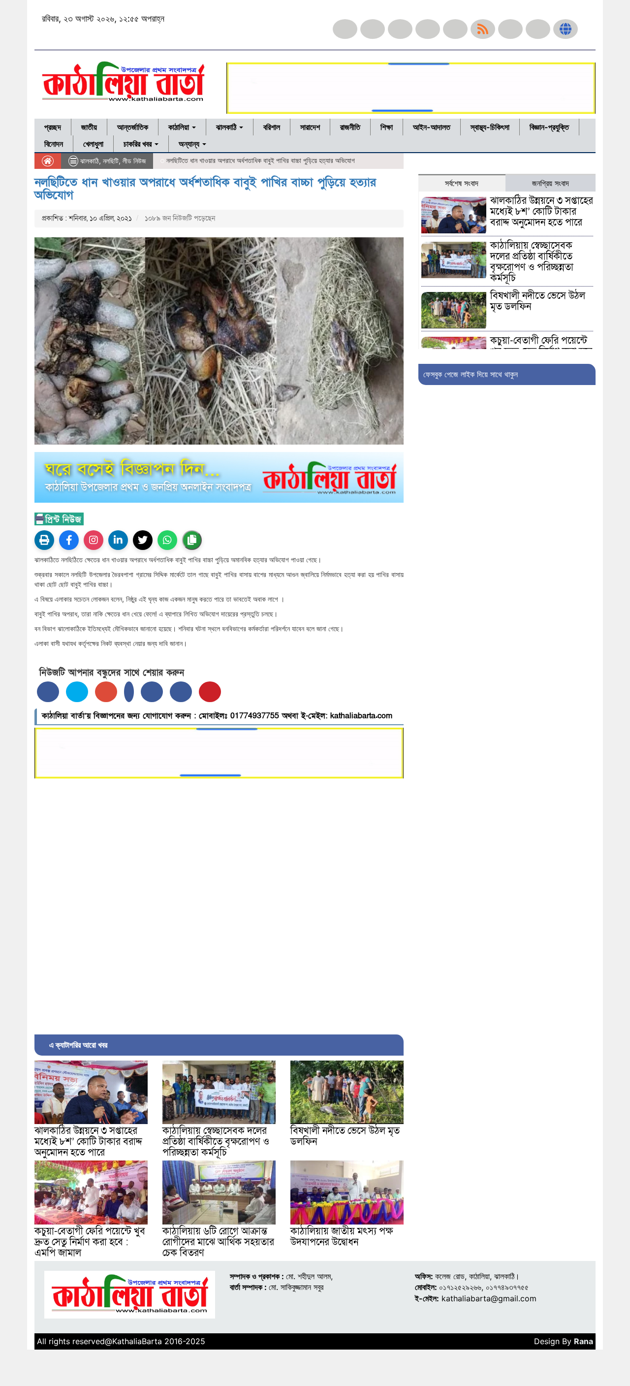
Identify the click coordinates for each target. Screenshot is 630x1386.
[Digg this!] (181, 691)
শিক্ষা (386, 127)
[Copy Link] (192, 540)
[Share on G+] (106, 691)
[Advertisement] (219, 904)
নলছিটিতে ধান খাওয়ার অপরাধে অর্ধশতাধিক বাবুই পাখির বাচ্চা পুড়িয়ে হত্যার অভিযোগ (205, 189)
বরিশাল (271, 127)
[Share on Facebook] (48, 691)
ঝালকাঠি (227, 127)
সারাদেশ (310, 127)
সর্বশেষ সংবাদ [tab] (461, 183)
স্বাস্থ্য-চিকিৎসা (490, 127)
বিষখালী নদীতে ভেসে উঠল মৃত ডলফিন (345, 1136)
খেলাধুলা (93, 144)
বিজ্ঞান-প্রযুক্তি (549, 127)
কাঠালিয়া (179, 127)
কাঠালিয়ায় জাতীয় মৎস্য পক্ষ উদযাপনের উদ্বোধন (341, 1237)
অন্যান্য (190, 144)
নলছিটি (111, 161)
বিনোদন (53, 144)
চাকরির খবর (139, 144)
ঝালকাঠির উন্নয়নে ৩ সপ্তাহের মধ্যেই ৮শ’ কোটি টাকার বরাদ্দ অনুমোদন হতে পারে (88, 1142)
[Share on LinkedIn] (129, 691)
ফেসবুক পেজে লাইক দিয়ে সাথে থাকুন (470, 374)
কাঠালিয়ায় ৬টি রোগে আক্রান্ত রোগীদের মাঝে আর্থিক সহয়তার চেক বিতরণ (218, 1242)
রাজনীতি (350, 127)
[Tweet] (77, 691)
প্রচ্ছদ (52, 127)
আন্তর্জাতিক (132, 127)
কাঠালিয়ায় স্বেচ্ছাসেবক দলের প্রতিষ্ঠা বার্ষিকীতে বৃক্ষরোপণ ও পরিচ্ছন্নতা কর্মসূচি (215, 1142)
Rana (583, 1341)
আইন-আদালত (431, 127)
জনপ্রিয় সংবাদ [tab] (550, 183)
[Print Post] (44, 540)
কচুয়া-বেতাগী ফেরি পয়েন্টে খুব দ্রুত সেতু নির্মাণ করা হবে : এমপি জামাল (89, 1242)
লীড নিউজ (134, 161)
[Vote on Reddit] (152, 691)
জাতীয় (89, 127)
